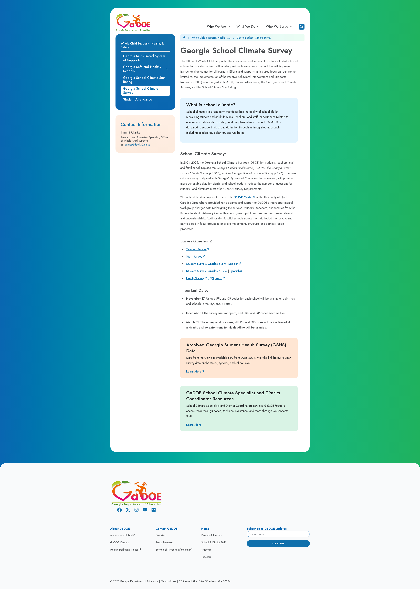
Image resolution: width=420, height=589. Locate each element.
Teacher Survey (196, 249)
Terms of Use (168, 581)
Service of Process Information (173, 550)
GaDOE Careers (119, 542)
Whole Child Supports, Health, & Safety (142, 45)
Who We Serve (277, 26)
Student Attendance (137, 99)
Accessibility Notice (121, 535)
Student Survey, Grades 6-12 (205, 271)
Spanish (233, 264)
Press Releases (164, 542)
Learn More (193, 371)
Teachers (206, 557)
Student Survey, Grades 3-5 (205, 264)
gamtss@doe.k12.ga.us (137, 144)
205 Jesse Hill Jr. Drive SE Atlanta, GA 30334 (205, 581)
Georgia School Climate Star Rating (144, 79)
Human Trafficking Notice (124, 550)
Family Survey (195, 278)
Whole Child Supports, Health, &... (211, 38)
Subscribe (278, 543)
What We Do (245, 26)
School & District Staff (213, 542)
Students (206, 550)
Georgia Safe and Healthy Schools (142, 69)
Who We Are (216, 26)
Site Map (161, 535)
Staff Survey (194, 256)
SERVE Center (243, 197)
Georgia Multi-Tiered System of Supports (144, 58)
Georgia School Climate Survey (140, 90)
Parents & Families (211, 535)
